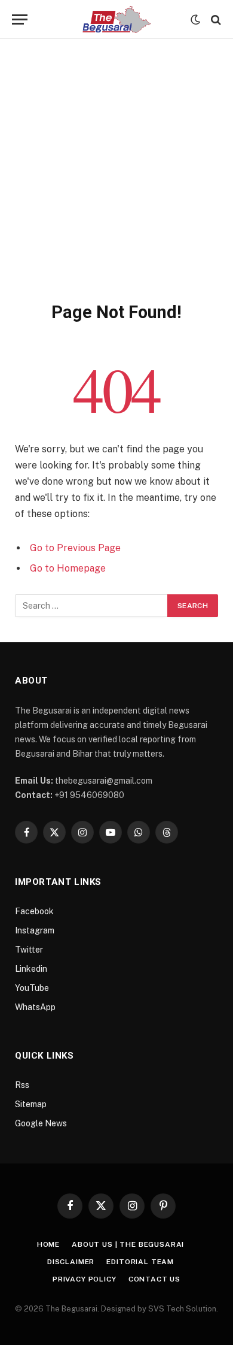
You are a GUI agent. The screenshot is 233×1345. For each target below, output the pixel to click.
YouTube (32, 988)
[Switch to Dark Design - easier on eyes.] (195, 19)
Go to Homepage (68, 568)
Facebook (34, 911)
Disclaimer (70, 1262)
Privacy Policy (84, 1279)
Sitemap (31, 1104)
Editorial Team (140, 1262)
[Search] (215, 19)
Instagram (34, 930)
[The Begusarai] (117, 19)
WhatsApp (35, 1007)
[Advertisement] (116, 178)
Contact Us (154, 1279)
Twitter (29, 949)
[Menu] (19, 19)
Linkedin (31, 969)
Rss (22, 1085)
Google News (41, 1123)
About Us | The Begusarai (128, 1244)
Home (48, 1244)
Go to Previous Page (75, 548)
